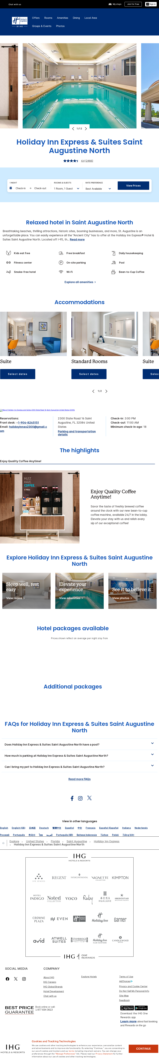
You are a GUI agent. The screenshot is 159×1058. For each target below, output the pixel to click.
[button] (151, 4)
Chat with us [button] (15, 4)
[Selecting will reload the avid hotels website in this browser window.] (38, 939)
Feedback (124, 1000)
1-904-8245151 (28, 422)
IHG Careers (49, 982)
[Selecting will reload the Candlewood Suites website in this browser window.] (120, 939)
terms (71, 1050)
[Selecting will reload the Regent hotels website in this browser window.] (59, 877)
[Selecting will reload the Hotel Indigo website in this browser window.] (37, 897)
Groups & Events (41, 26)
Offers (36, 17)
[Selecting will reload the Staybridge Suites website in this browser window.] (79, 939)
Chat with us (50, 996)
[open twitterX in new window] (88, 798)
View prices (133, 185)
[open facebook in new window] (70, 798)
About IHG (48, 977)
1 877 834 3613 (44, 1009)
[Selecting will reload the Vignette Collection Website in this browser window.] (99, 877)
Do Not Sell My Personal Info (134, 991)
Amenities (62, 17)
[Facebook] (8, 979)
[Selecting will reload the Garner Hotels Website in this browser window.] (120, 918)
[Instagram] (24, 979)
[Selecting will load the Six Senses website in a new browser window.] (38, 877)
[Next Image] (85, 128)
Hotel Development (53, 991)
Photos (60, 26)
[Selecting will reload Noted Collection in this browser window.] (54, 897)
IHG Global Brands (53, 986)
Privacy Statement (104, 1053)
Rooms (48, 17)
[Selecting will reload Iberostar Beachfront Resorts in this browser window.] (122, 897)
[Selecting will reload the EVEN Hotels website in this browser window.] (59, 918)
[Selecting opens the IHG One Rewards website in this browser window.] (79, 956)
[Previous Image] (73, 128)
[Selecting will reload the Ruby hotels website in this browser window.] (88, 897)
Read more (77, 239)
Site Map (124, 995)
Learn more (128, 1021)
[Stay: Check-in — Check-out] (29, 188)
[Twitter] (16, 979)
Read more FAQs (79, 779)
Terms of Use (126, 976)
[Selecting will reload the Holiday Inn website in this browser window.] (99, 918)
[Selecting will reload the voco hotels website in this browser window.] (71, 897)
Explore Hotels (89, 976)
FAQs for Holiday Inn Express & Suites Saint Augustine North (79, 727)
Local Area (90, 17)
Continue (143, 1048)
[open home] (4, 843)
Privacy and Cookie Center (133, 986)
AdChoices (124, 981)
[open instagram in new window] (78, 798)
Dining (76, 17)
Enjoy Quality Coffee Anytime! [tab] (20, 461)
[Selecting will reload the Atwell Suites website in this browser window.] (59, 939)
